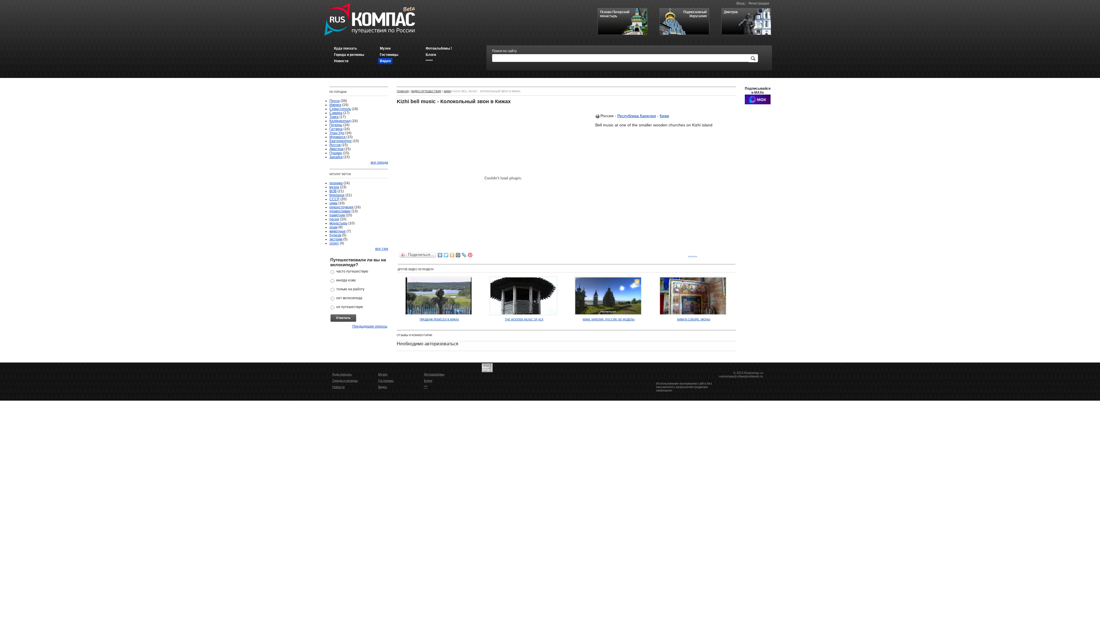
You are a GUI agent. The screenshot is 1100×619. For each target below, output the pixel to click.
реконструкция (341, 207)
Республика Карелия (636, 115)
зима (333, 203)
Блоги (428, 380)
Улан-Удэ (336, 133)
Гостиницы (386, 380)
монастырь (338, 223)
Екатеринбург (340, 141)
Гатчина (336, 129)
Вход (740, 3)
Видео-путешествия (426, 91)
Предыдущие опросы (369, 326)
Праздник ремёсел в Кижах (439, 319)
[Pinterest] (470, 255)
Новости (338, 387)
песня (334, 219)
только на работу (350, 289)
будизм (335, 235)
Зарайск (336, 157)
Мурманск (337, 137)
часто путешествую (352, 271)
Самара (335, 113)
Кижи (447, 91)
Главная (403, 91)
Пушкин (335, 153)
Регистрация (759, 3)
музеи (334, 187)
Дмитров (336, 149)
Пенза (334, 101)
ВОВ (333, 191)
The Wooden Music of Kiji (524, 319)
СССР (334, 199)
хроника (336, 183)
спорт (334, 243)
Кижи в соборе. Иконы (693, 319)
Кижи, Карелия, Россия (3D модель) (609, 319)
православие (340, 211)
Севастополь (340, 109)
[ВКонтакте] (440, 255)
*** (425, 387)
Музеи (382, 374)
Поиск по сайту (504, 51)
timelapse (337, 195)
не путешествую (349, 307)
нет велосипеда (349, 298)
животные (337, 231)
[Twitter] (446, 255)
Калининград (340, 121)
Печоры (335, 125)
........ (692, 254)
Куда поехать (342, 374)
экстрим (335, 239)
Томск (334, 117)
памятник (337, 215)
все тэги (381, 249)
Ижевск (335, 105)
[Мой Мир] (458, 255)
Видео (382, 387)
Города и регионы (345, 380)
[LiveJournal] (464, 255)
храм (333, 227)
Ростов (335, 145)
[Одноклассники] (452, 255)
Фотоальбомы (434, 374)
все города (379, 162)
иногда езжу (346, 280)
